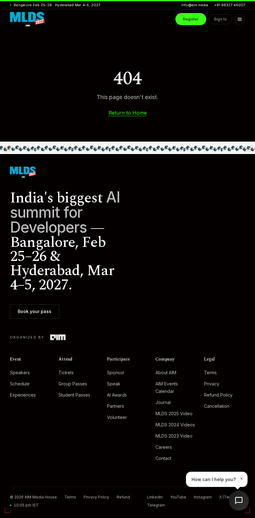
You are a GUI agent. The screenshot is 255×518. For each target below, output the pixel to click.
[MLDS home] (127, 172)
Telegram (156, 505)
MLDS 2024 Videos (175, 424)
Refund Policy (218, 395)
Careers (163, 447)
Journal (163, 402)
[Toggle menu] (239, 19)
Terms (210, 372)
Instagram (203, 497)
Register (191, 18)
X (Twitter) (228, 497)
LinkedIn (155, 497)
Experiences (23, 395)
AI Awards (117, 395)
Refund (123, 497)
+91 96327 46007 (229, 5)
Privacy (211, 383)
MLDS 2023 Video (173, 435)
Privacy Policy (96, 497)
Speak (113, 383)
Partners (115, 406)
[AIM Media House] (57, 337)
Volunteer (117, 417)
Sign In (220, 19)
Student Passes (74, 395)
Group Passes (72, 383)
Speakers (20, 372)
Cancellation (216, 406)
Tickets (66, 372)
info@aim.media (194, 5)
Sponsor (115, 372)
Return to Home (128, 113)
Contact (163, 458)
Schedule (20, 383)
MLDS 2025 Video (173, 413)
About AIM (165, 372)
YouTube (178, 497)
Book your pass (34, 311)
